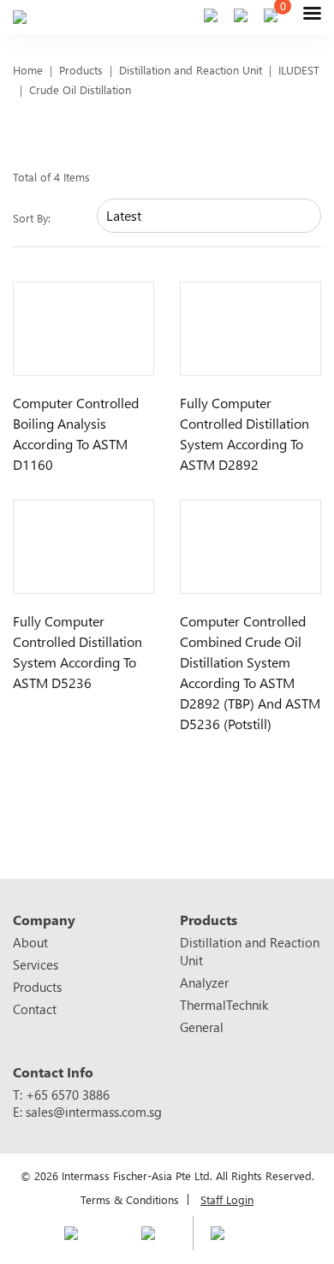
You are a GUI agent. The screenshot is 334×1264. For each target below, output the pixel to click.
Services (35, 964)
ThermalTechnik (224, 1004)
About (30, 942)
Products (81, 69)
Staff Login (226, 1199)
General (202, 1027)
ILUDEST (298, 69)
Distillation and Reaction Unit (190, 69)
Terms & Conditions (130, 1199)
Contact (35, 1009)
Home (28, 69)
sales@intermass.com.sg (94, 1111)
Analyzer (204, 982)
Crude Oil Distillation (80, 89)
